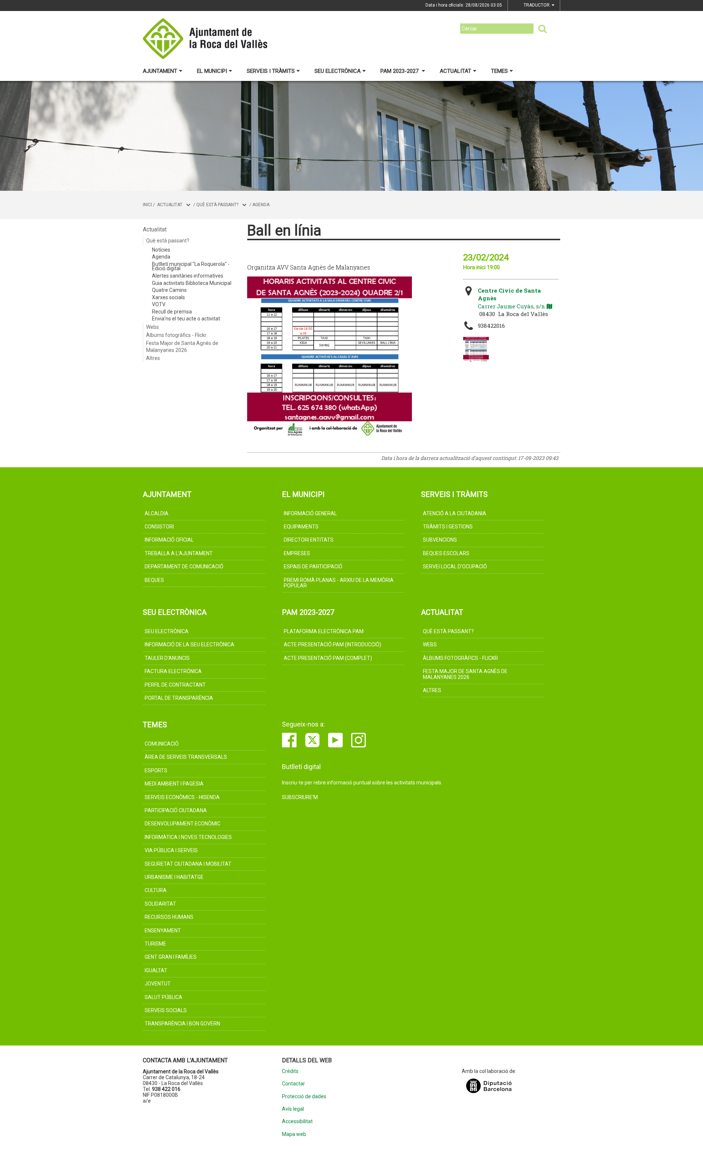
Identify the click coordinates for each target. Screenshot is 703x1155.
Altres (153, 358)
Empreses (297, 553)
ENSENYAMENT (163, 930)
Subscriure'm (300, 797)
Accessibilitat (297, 1121)
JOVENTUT (158, 984)
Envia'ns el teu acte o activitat (186, 319)
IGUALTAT (156, 970)
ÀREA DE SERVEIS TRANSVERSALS (186, 757)
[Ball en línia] (476, 350)
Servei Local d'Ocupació (455, 566)
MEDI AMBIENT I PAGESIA (174, 784)
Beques (154, 580)
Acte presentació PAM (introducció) (332, 644)
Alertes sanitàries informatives (187, 276)
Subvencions (440, 540)
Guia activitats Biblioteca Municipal (191, 283)
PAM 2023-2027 (400, 71)
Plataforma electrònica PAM (324, 631)
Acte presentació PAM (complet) (328, 658)
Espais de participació (313, 566)
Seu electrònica (338, 71)
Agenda (260, 204)
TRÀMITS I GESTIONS (448, 527)
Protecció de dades (304, 1096)
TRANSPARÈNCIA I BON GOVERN (182, 1023)
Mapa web (294, 1134)
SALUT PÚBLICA (163, 997)
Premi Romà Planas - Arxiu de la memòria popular (339, 582)
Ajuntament (160, 71)
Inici (147, 204)
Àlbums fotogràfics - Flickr (176, 335)
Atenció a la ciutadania (454, 513)
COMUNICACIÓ (162, 744)
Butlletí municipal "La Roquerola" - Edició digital (191, 266)
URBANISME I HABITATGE (174, 877)
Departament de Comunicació (184, 566)
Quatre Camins (169, 290)
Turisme (155, 944)
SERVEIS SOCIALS (166, 1010)
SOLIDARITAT (160, 904)
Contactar (293, 1084)
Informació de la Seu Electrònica (189, 644)
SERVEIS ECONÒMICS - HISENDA (182, 797)
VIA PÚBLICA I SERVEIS (171, 850)
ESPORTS (156, 770)
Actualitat (455, 71)
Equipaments (301, 527)
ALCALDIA (156, 513)
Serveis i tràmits (271, 71)
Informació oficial (169, 540)
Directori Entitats (309, 540)
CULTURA (156, 890)
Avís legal (293, 1109)
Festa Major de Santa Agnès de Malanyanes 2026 (182, 346)
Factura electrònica (173, 671)
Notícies (161, 250)
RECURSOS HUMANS (169, 917)
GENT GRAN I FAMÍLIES (171, 957)
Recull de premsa (172, 312)
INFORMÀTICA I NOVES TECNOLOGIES (188, 837)
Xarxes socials (168, 297)
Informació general (310, 513)
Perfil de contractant (175, 685)
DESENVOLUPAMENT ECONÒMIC (182, 824)
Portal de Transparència (179, 698)
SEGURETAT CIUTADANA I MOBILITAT (188, 864)
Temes (499, 71)
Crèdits (290, 1071)
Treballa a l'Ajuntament (179, 553)
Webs (152, 327)
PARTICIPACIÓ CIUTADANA (176, 810)
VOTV (158, 304)
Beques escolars (446, 553)
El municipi (212, 71)
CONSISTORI (159, 527)
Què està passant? (217, 204)
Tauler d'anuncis (167, 658)
